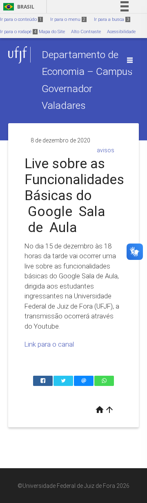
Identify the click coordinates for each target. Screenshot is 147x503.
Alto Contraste (86, 31)
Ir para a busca (111, 19)
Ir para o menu (67, 19)
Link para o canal (49, 344)
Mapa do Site (52, 31)
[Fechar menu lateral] (130, 60)
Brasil (17, 6)
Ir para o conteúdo (21, 19)
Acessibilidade (121, 31)
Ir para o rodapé (18, 31)
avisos (105, 150)
